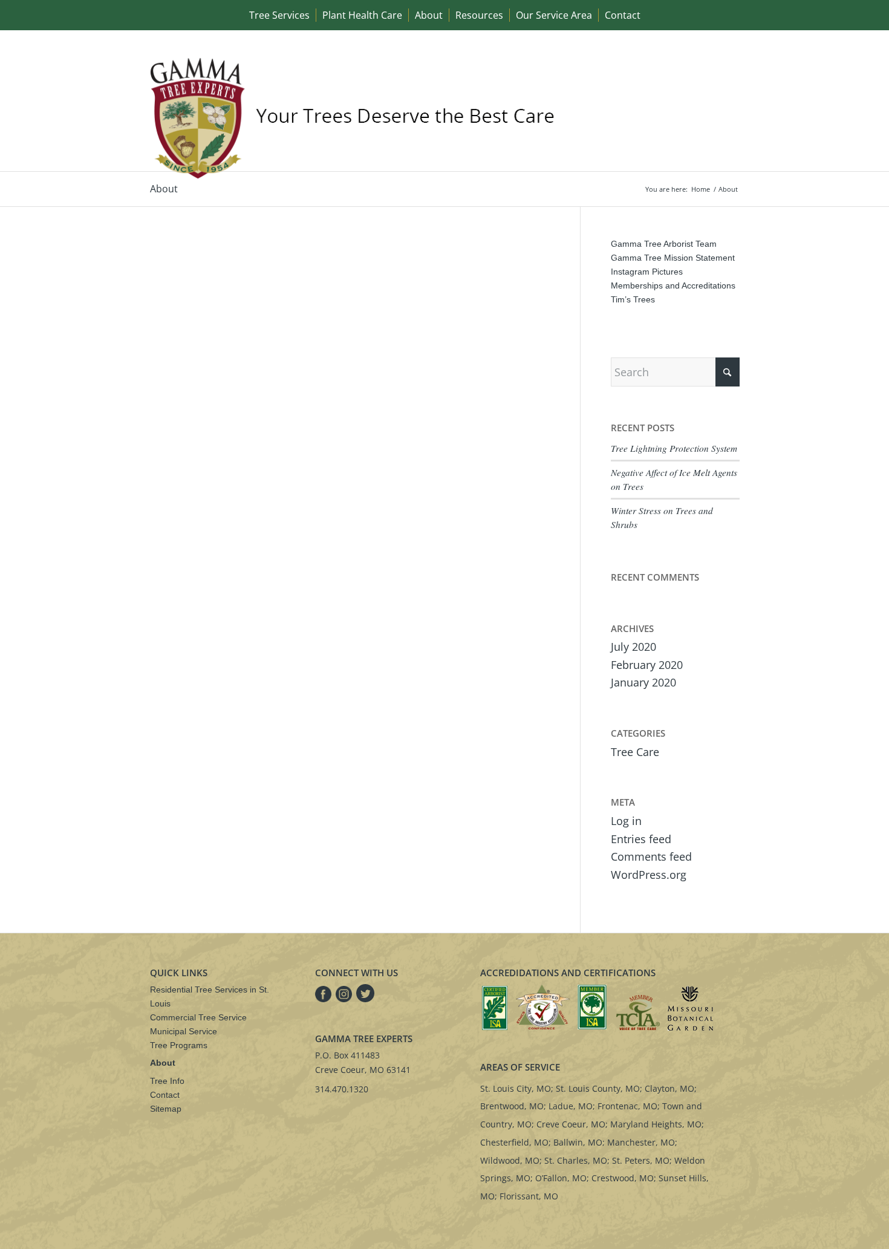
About (164, 188)
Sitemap (165, 1109)
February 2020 (647, 664)
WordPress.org (648, 874)
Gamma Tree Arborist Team (664, 244)
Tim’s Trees (633, 299)
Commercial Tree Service (198, 1017)
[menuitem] (279, 15)
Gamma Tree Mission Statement (673, 258)
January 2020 (643, 682)
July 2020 (633, 646)
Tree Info (167, 1081)
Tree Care (635, 752)
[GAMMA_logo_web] (356, 118)
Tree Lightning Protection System (674, 448)
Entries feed (641, 839)
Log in (626, 821)
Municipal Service (183, 1031)
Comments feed (651, 856)
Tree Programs (178, 1045)
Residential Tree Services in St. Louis (209, 996)
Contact (165, 1095)
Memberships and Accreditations (673, 285)
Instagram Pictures (647, 271)
